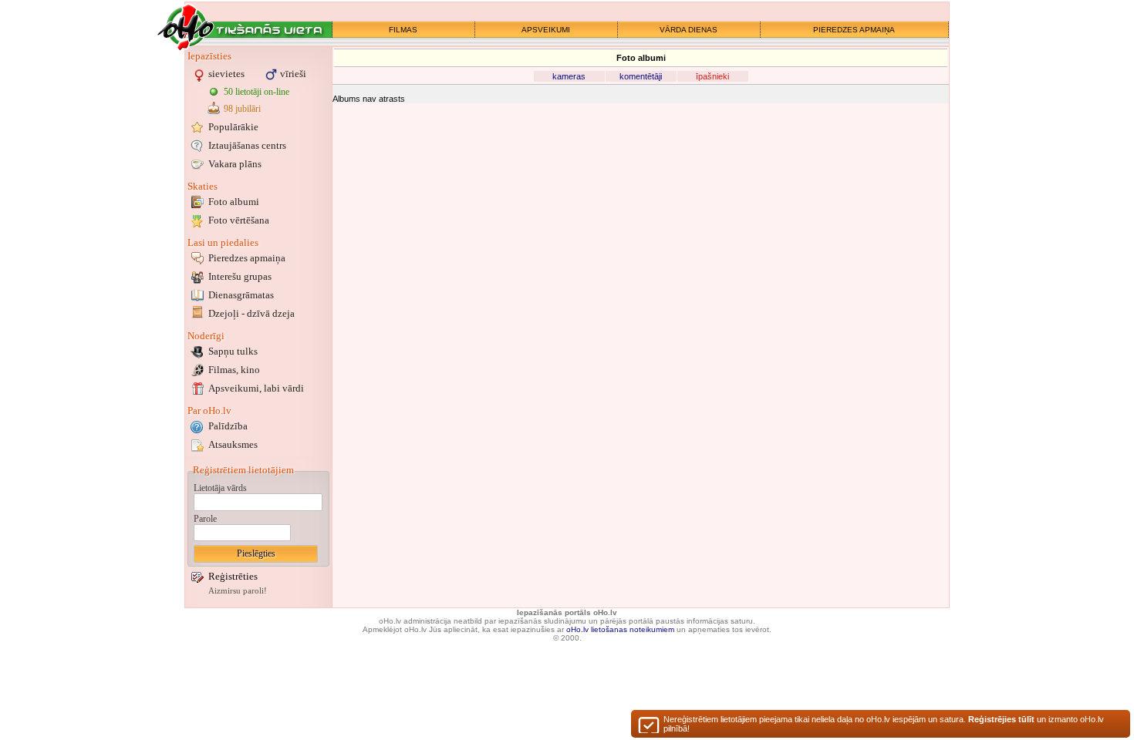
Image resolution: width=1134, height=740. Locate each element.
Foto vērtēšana (238, 220)
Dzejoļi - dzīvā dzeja (251, 313)
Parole (205, 518)
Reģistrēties (233, 576)
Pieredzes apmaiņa (246, 258)
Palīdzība (228, 426)
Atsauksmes (233, 444)
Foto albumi (233, 201)
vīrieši (293, 73)
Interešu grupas (240, 276)
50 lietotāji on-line (256, 91)
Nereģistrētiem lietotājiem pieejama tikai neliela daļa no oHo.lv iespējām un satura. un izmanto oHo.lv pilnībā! (883, 724)
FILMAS (403, 29)
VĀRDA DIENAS (688, 29)
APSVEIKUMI (545, 29)
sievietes (226, 73)
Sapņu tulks (233, 351)
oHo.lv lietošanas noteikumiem (620, 629)
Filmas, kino (234, 369)
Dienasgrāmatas (241, 295)
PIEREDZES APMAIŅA (854, 29)
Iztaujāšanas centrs (247, 145)
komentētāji (640, 76)
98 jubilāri (242, 108)
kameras (569, 76)
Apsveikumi (256, 388)
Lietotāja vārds (220, 488)
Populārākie (233, 127)
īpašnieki (712, 76)
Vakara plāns (235, 164)
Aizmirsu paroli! (237, 591)
